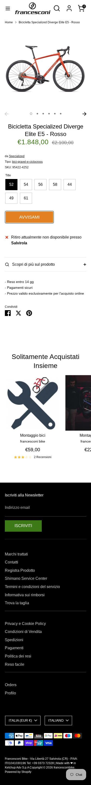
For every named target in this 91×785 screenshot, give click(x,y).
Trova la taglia (17, 603)
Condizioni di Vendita (23, 632)
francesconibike (64, 767)
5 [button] (55, 113)
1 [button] (31, 113)
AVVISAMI (29, 217)
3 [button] (43, 113)
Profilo (10, 693)
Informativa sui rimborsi (25, 595)
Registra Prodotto (20, 570)
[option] (45, 69)
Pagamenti (14, 648)
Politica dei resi (18, 656)
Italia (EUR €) (20, 720)
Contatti (11, 562)
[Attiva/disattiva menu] (8, 8)
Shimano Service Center (26, 578)
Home (9, 22)
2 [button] (37, 113)
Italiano (56, 720)
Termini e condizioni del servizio (32, 587)
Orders (11, 685)
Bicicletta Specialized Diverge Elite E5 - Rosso (49, 22)
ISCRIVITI (23, 526)
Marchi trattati (16, 554)
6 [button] (60, 113)
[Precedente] (6, 114)
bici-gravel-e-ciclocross (27, 161)
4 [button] (49, 113)
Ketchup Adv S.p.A (17, 767)
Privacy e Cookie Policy (25, 624)
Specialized (17, 156)
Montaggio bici (32, 435)
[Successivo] (84, 114)
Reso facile (14, 664)
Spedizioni (14, 640)
